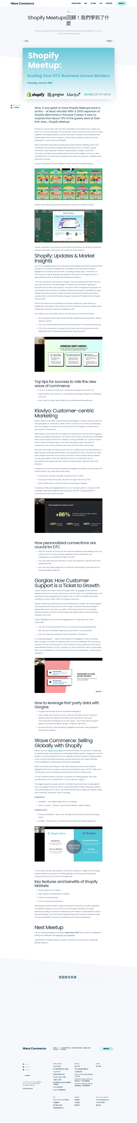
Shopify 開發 (57, 1066)
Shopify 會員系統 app (102, 1100)
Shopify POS (57, 1072)
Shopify (48, 266)
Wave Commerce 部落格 (61, 1100)
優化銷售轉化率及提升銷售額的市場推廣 (62, 1083)
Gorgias (81, 590)
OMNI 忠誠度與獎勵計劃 (81, 1069)
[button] (76, 3)
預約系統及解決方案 (59, 1074)
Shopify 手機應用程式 (59, 1090)
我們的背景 (109, 3)
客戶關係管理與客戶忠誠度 (60, 1069)
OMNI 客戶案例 (100, 1102)
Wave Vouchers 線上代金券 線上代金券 (84, 1075)
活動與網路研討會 (58, 1108)
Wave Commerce (55, 750)
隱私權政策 (30, 1088)
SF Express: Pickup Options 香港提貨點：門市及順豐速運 (83, 1080)
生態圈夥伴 (56, 1102)
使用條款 (25, 1088)
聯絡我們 (77, 1105)
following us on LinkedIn (65, 935)
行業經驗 (77, 1102)
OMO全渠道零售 (58, 1087)
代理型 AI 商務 (57, 1080)
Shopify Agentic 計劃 (59, 1077)
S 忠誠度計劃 (78, 1072)
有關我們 (77, 1100)
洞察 (14, 1013)
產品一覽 (77, 1066)
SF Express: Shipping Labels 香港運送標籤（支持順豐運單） (83, 1085)
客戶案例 (93, 3)
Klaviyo (76, 421)
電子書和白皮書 (57, 1105)
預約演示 (98, 1105)
